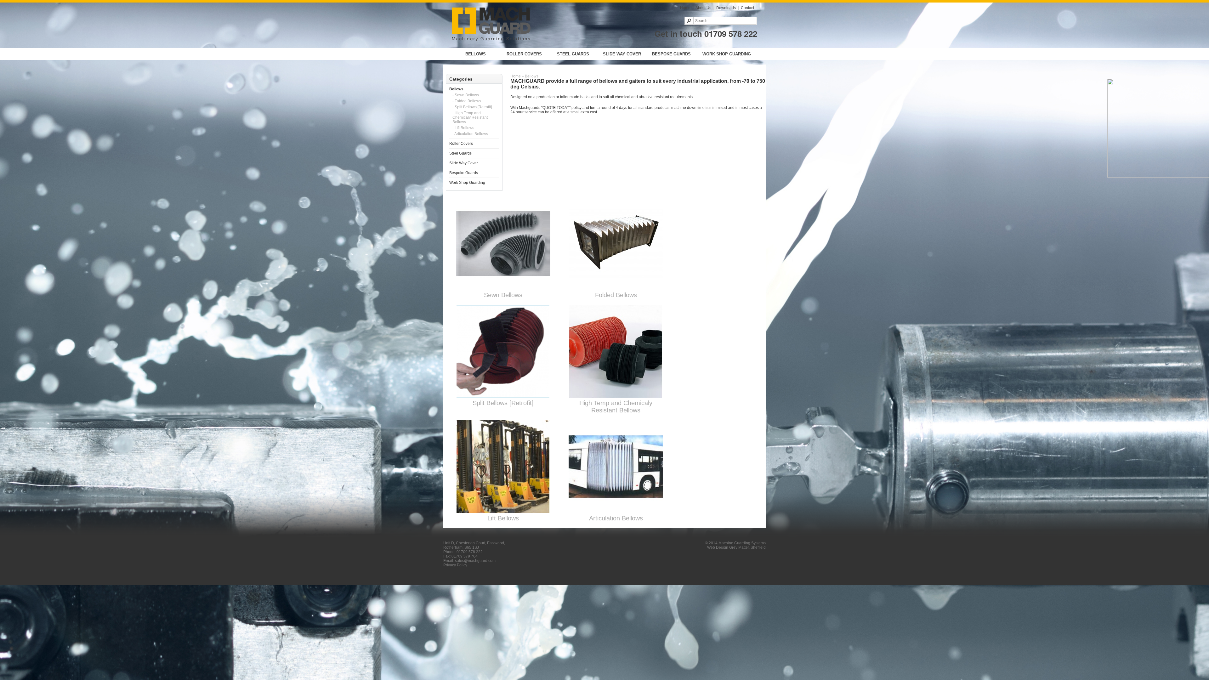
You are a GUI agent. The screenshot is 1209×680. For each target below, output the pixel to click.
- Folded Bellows (466, 101)
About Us (703, 8)
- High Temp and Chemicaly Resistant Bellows (470, 117)
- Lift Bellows (463, 128)
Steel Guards (573, 54)
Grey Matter (739, 547)
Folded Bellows (616, 295)
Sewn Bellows (503, 295)
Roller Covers (524, 54)
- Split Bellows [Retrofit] (472, 107)
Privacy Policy (455, 565)
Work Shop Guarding (726, 54)
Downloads (726, 8)
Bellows (475, 54)
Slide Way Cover (622, 54)
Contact (747, 8)
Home (685, 8)
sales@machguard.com (475, 560)
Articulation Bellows (616, 518)
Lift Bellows (503, 518)
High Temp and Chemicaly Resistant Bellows (615, 407)
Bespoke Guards (671, 54)
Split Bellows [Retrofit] (503, 403)
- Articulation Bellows (470, 134)
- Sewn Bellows (465, 95)
